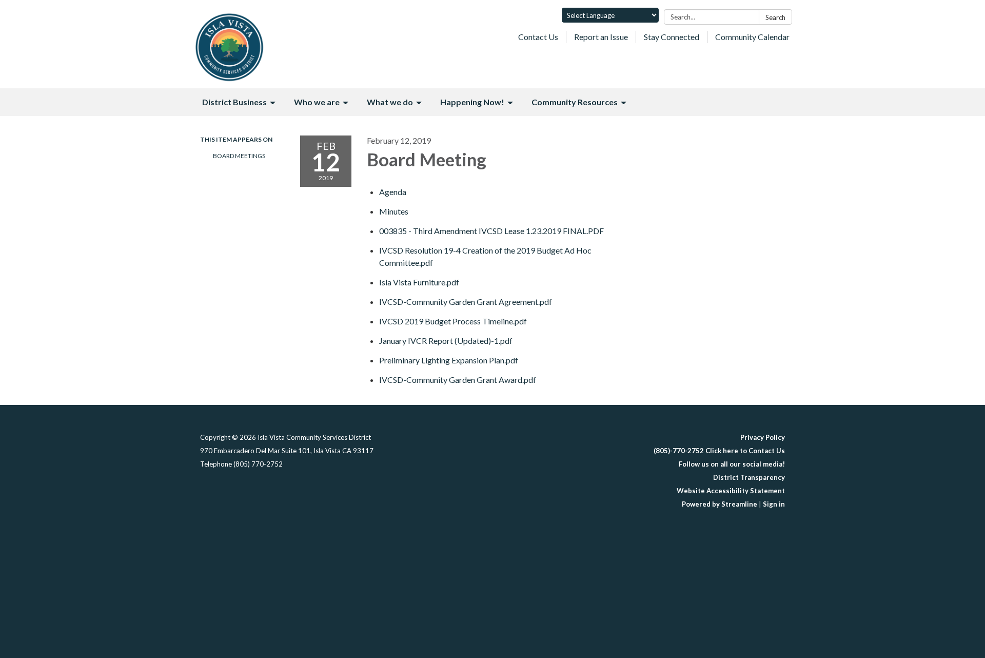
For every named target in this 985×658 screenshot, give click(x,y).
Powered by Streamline (719, 504)
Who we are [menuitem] (317, 102)
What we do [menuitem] (390, 102)
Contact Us (538, 37)
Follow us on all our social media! (732, 464)
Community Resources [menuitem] (574, 102)
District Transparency (749, 477)
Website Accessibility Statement (731, 491)
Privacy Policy (762, 437)
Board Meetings (239, 156)
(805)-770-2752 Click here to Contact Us (719, 451)
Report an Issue (601, 37)
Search (775, 17)
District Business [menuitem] (234, 102)
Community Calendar (752, 37)
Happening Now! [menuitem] (472, 102)
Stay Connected (671, 37)
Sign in (774, 504)
